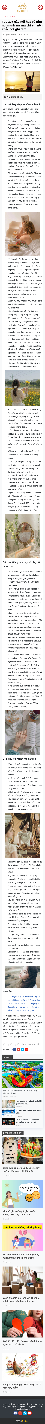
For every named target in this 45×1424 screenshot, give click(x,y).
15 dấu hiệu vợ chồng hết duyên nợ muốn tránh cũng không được (21, 1256)
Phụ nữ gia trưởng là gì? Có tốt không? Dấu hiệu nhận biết (19, 1213)
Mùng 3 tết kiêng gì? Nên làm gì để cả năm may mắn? (22, 1386)
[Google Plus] (20, 1413)
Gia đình (12, 17)
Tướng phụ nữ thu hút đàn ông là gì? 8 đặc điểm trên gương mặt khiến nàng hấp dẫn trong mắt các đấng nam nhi (24, 1007)
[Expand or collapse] (39, 97)
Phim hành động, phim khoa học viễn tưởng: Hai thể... (27, 1121)
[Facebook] (15, 1413)
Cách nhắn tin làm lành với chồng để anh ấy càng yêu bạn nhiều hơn (22, 1299)
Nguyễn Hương (10, 34)
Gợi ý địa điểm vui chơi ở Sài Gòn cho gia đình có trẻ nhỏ (21, 1092)
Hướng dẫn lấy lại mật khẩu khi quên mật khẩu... (29, 1102)
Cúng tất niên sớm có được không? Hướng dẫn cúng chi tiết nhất (21, 1169)
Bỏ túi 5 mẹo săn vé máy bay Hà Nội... (29, 1111)
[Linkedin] (25, 1413)
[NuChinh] (23, 7)
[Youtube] (29, 1413)
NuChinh (5, 17)
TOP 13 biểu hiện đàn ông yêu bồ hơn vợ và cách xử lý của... (22, 1343)
